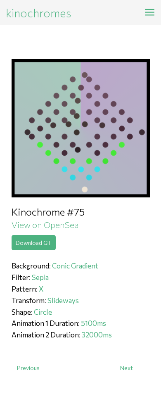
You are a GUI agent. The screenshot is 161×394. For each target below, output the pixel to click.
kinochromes (38, 13)
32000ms (97, 334)
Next (126, 367)
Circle (43, 312)
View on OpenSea (45, 224)
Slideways (63, 300)
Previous (28, 367)
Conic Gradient (75, 265)
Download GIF (34, 242)
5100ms (93, 323)
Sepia (40, 277)
